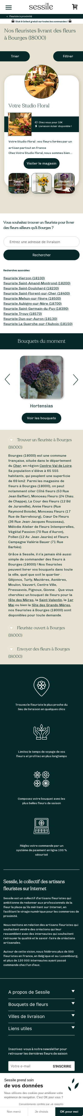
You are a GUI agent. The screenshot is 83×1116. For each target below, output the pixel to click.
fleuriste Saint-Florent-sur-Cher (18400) (36, 293)
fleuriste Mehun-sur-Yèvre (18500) (32, 298)
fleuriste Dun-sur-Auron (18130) (30, 319)
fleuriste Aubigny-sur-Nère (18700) (32, 303)
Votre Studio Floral (29, 105)
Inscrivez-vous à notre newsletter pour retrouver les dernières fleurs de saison (37, 1051)
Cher (17, 466)
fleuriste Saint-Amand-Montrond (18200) (36, 283)
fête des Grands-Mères (51, 605)
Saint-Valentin (50, 600)
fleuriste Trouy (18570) (22, 314)
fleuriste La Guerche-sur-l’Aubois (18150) (38, 324)
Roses (41, 405)
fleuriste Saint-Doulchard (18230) (31, 288)
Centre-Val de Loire (56, 466)
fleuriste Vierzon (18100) (24, 278)
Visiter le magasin (41, 163)
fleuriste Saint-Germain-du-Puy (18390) (36, 309)
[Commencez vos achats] (75, 8)
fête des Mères (21, 600)
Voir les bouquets (41, 418)
